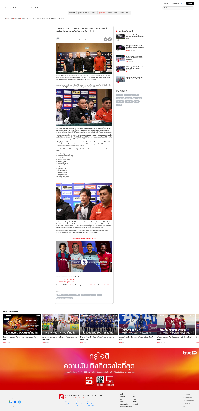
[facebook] (15, 402)
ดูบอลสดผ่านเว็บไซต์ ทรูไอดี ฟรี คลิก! (65, 282)
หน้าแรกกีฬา (72, 13)
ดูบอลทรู (136, 101)
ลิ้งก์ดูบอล (128, 98)
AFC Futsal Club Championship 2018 (68, 295)
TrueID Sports (108, 285)
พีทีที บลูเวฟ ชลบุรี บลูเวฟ (88, 295)
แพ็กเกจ (135, 402)
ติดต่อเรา (185, 406)
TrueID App (71, 285)
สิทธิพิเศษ (15, 8)
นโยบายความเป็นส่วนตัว (188, 400)
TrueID (9, 3)
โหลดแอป (166, 3)
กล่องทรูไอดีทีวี (124, 404)
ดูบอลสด (94, 13)
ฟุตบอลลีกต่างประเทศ (83, 13)
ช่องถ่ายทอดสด (137, 98)
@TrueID (92, 285)
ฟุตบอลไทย (102, 13)
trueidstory (120, 101)
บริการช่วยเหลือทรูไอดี (126, 407)
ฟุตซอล (99, 295)
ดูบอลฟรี (119, 105)
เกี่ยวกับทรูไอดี (186, 394)
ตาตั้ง (30, 8)
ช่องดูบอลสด (128, 101)
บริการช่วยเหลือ (186, 403)
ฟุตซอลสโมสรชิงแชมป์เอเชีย (64, 298)
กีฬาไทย (121, 13)
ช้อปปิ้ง (122, 402)
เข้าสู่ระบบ (190, 3)
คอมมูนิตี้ (135, 404)
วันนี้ (6, 8)
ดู (133, 394)
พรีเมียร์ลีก (119, 95)
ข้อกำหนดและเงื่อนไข (187, 397)
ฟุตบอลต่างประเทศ (112, 13)
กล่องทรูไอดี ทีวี (175, 3)
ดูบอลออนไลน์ (134, 95)
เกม (26, 8)
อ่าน (22, 8)
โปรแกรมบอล (120, 98)
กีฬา (12, 18)
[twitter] (19, 402)
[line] (10, 402)
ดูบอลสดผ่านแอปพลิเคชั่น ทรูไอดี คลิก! (65, 280)
